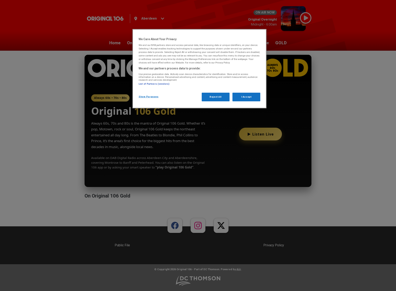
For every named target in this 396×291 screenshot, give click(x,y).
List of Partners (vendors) (154, 83)
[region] (199, 68)
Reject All (216, 96)
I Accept (246, 96)
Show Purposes (148, 96)
